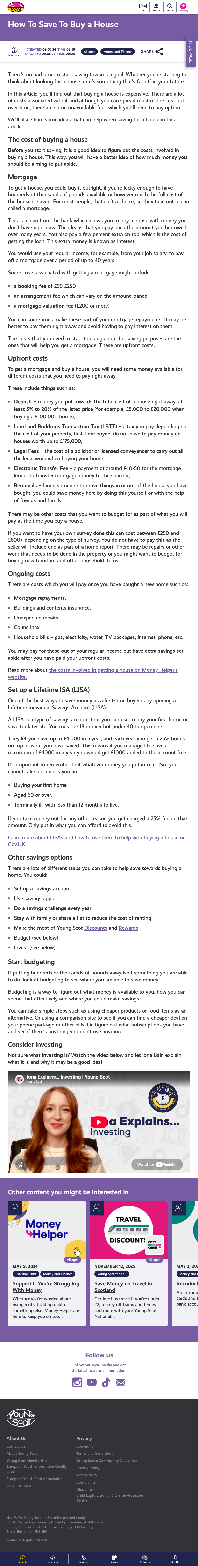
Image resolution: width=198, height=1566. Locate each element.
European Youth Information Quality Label (37, 1469)
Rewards (128, 928)
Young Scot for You (112, 1274)
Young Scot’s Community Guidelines (106, 1460)
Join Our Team (19, 1486)
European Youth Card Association (35, 1478)
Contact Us (16, 1446)
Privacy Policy (87, 1468)
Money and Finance (117, 51)
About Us (16, 1438)
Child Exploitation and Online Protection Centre (110, 1498)
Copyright (84, 1446)
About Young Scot (22, 1453)
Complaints (86, 1482)
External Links (25, 1274)
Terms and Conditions (94, 1453)
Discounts (95, 928)
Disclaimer (85, 1489)
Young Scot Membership (27, 1460)
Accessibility (86, 1475)
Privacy (84, 1438)
